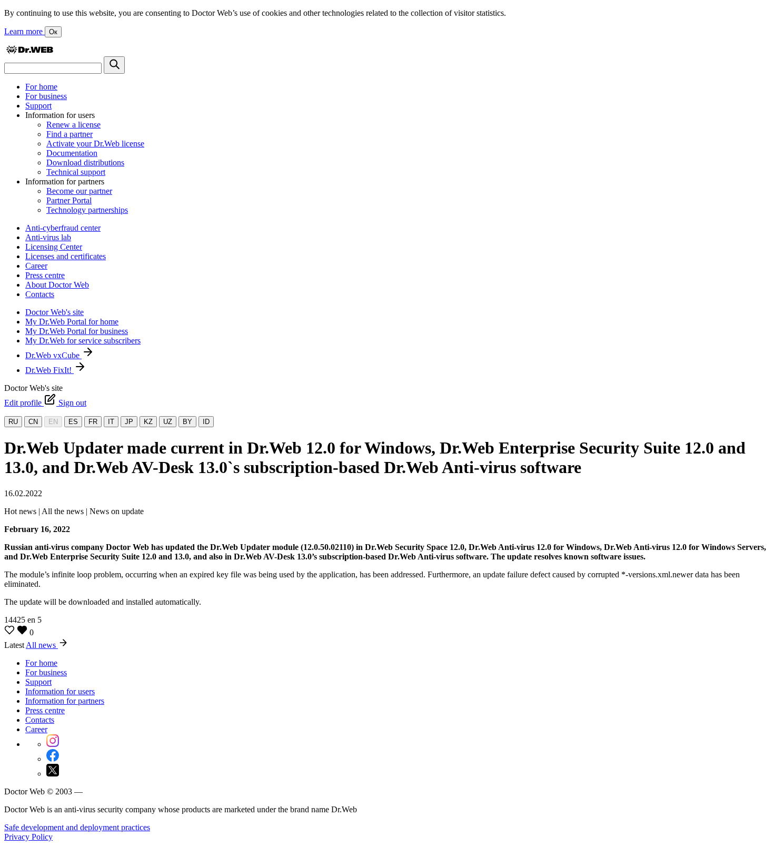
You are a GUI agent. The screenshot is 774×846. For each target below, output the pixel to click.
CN (33, 422)
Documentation (71, 153)
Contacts (39, 294)
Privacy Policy (28, 836)
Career (36, 265)
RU (13, 422)
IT (111, 422)
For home (41, 86)
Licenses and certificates (65, 256)
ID (206, 422)
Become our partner (79, 190)
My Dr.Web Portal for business (76, 331)
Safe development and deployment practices (77, 827)
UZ (167, 422)
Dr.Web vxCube (53, 355)
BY (187, 422)
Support (38, 105)
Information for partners (64, 700)
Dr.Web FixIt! (49, 370)
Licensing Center (53, 246)
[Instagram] (52, 744)
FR (92, 422)
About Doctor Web (57, 284)
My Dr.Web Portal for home (71, 321)
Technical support (75, 172)
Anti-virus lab (48, 237)
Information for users (60, 691)
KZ (148, 422)
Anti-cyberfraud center (63, 227)
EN (53, 422)
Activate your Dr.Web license (95, 143)
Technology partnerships (87, 209)
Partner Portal (69, 200)
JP (129, 422)
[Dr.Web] (29, 51)
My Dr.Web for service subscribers (83, 340)
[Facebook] (52, 758)
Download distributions (85, 162)
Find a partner (69, 134)
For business (46, 96)
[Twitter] (52, 773)
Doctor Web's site (54, 312)
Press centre (45, 275)
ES (73, 422)
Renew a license (73, 124)
